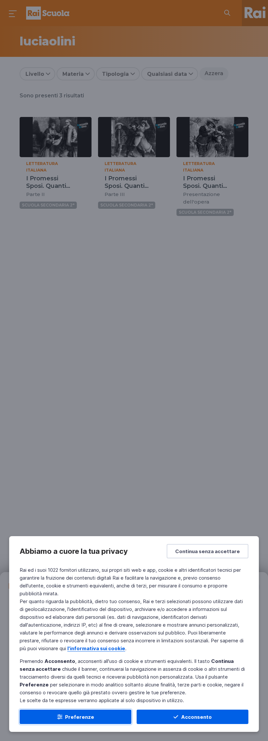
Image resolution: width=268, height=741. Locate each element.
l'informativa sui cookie (96, 648)
